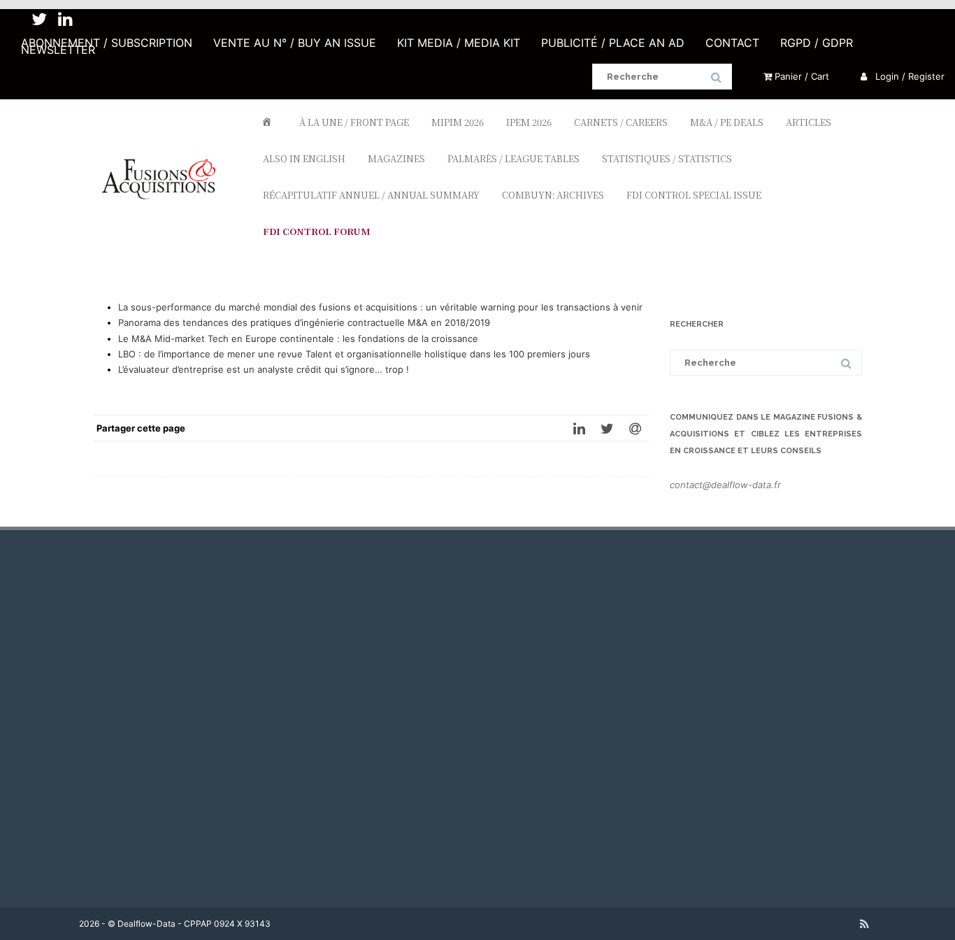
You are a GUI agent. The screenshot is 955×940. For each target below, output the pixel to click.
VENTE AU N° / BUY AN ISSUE (294, 42)
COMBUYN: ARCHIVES (553, 194)
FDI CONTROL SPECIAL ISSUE (693, 194)
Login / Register (909, 76)
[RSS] (864, 924)
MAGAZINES (396, 158)
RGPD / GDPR (816, 42)
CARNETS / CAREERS (621, 122)
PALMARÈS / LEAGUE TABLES (513, 158)
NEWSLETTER (58, 49)
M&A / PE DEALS (726, 122)
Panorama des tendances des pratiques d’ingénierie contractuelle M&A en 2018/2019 (304, 322)
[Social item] (39, 19)
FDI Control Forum (317, 231)
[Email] (635, 428)
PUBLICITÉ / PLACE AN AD (612, 42)
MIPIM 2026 (457, 122)
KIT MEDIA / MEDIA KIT (458, 42)
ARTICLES (808, 122)
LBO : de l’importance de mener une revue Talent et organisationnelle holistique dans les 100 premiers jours (354, 353)
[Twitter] (607, 428)
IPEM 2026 (529, 122)
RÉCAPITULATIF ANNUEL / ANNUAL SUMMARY (371, 194)
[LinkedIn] (579, 428)
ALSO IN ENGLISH (304, 158)
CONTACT (732, 42)
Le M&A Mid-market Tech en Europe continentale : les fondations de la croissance (298, 338)
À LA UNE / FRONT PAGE (354, 122)
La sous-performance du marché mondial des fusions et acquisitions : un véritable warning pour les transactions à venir (380, 307)
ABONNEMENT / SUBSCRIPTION (106, 42)
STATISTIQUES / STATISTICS (667, 158)
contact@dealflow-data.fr (725, 484)
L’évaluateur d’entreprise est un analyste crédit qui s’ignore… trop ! (263, 369)
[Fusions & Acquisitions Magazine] (165, 224)
